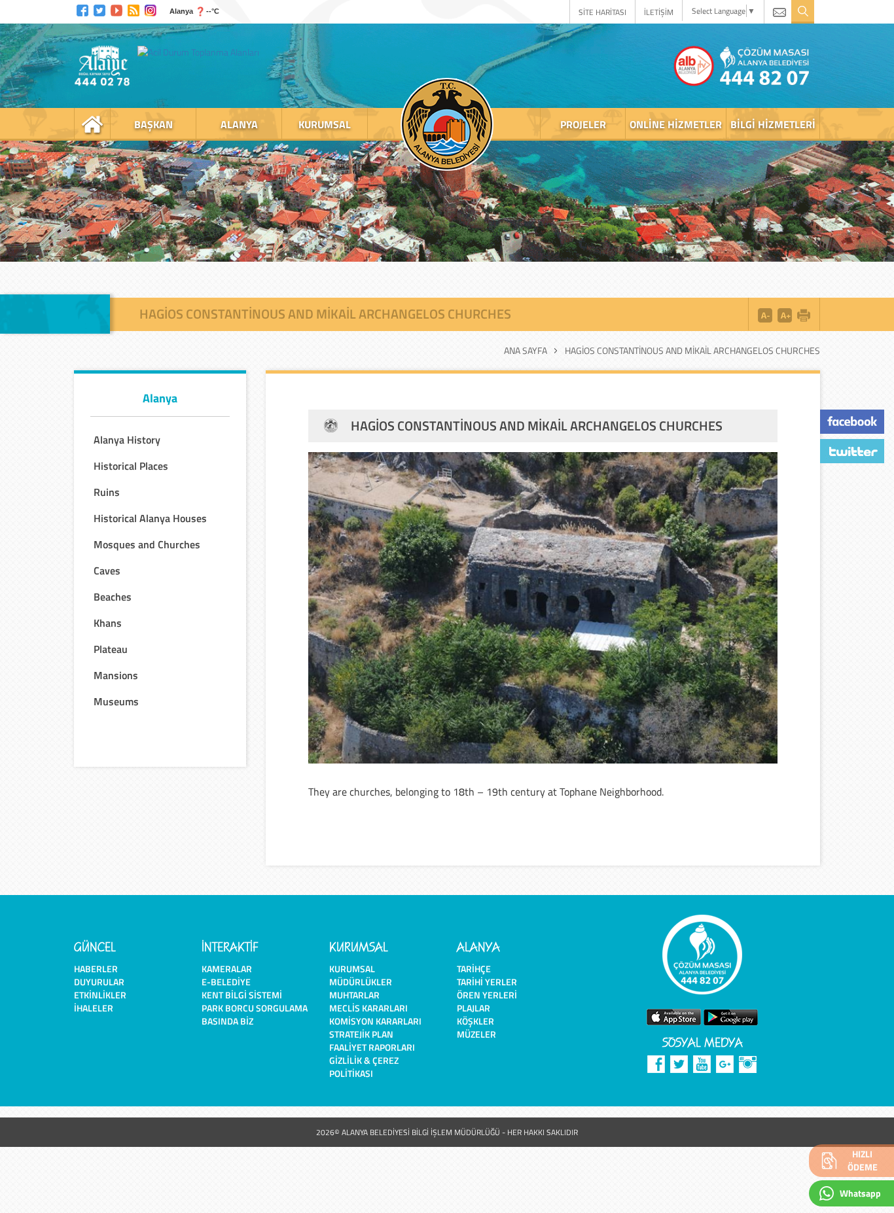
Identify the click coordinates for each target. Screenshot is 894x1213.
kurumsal (324, 124)
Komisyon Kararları (375, 1021)
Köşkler (475, 1021)
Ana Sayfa (525, 350)
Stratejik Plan (361, 1034)
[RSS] (133, 9)
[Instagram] (150, 9)
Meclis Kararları (368, 1008)
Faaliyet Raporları (372, 1047)
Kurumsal (352, 969)
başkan (153, 124)
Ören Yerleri (487, 995)
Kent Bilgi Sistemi (242, 995)
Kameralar (227, 969)
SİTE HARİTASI (602, 12)
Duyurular (99, 982)
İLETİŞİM (658, 12)
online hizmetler (676, 124)
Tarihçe (474, 969)
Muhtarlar (354, 995)
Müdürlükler (360, 982)
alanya (239, 124)
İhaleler (93, 1008)
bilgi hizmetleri (772, 124)
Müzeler (476, 1034)
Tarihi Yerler (487, 982)
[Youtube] (116, 9)
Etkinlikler (100, 995)
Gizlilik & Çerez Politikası (364, 1066)
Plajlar (473, 1008)
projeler (583, 124)
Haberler (96, 969)
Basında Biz (227, 1021)
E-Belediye (226, 982)
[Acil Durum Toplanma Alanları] (201, 51)
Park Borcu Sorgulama (255, 1008)
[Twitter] (99, 9)
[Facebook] (82, 9)
